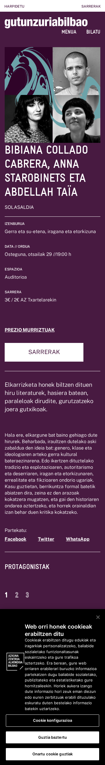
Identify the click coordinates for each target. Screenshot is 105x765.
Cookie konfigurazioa (52, 720)
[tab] (27, 571)
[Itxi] (98, 617)
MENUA (69, 32)
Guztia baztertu (52, 737)
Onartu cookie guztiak (52, 754)
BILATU (93, 32)
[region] (52, 687)
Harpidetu (14, 6)
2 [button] (16, 595)
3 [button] (27, 595)
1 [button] (6, 595)
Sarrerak (91, 6)
